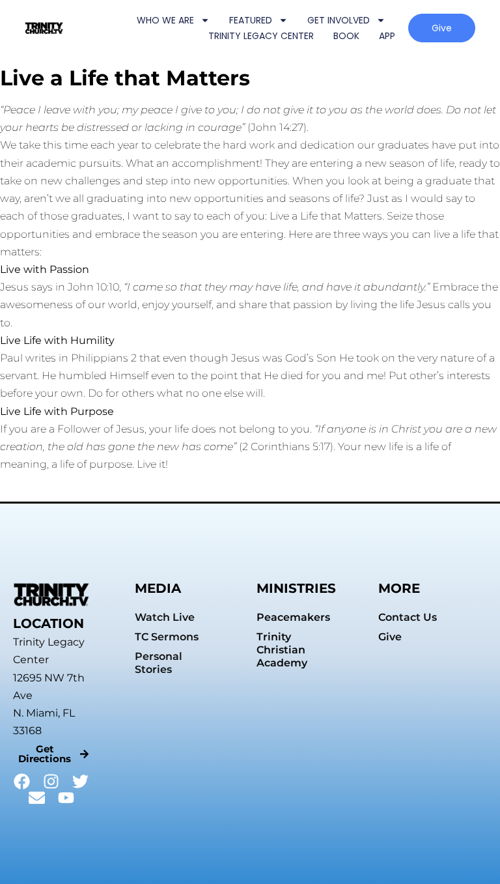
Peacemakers (293, 617)
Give (390, 637)
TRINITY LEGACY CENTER (261, 35)
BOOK (346, 35)
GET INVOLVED (338, 20)
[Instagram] (51, 781)
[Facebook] (22, 781)
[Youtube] (66, 798)
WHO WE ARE (165, 20)
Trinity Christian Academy (282, 650)
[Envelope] (37, 798)
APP (387, 35)
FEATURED (250, 20)
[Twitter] (80, 781)
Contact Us (407, 617)
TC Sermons (167, 637)
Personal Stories (158, 663)
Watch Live (165, 617)
